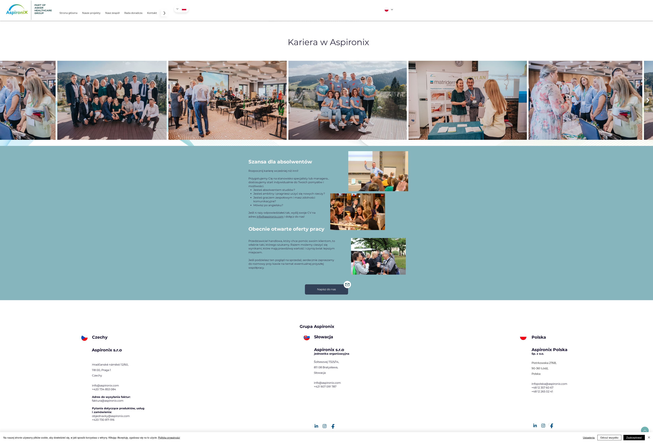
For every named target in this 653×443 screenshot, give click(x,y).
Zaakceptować (634, 437)
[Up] (645, 430)
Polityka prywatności (169, 437)
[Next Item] (647, 100)
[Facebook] (333, 426)
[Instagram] (324, 426)
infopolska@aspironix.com (549, 383)
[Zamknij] (649, 437)
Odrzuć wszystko (609, 437)
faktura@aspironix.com (107, 400)
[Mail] (347, 284)
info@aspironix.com (105, 385)
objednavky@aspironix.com (111, 416)
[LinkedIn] (316, 426)
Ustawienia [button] (589, 437)
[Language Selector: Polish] (181, 8)
